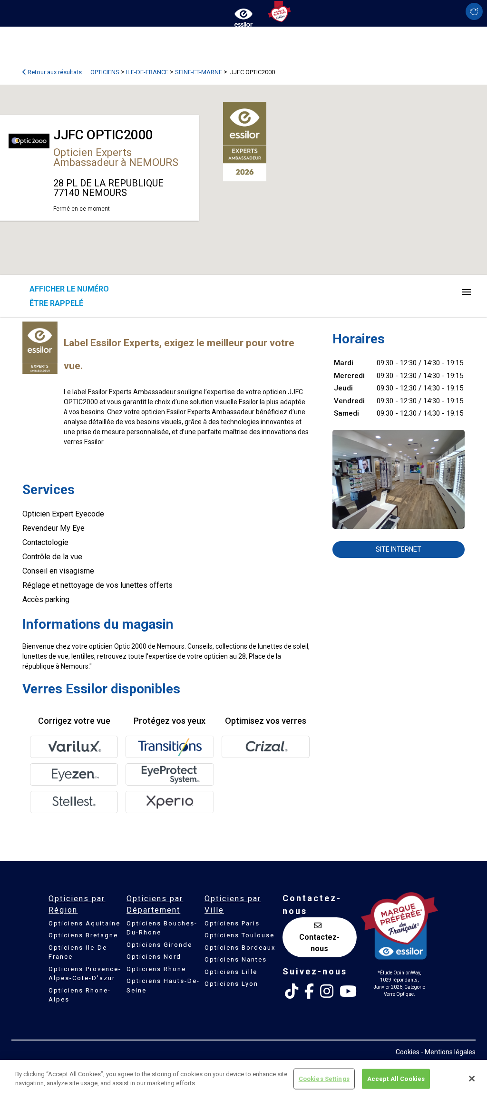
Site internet (398, 549)
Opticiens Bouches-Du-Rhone (162, 928)
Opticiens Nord (154, 956)
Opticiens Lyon (231, 983)
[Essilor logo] (243, 15)
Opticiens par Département (155, 904)
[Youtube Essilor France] (348, 991)
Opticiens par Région (77, 904)
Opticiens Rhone (156, 969)
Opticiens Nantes (236, 959)
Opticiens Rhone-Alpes (80, 995)
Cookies (407, 1052)
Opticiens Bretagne (83, 935)
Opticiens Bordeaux (240, 947)
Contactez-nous (319, 943)
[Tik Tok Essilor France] (291, 991)
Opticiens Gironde (159, 944)
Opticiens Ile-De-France (79, 952)
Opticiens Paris (232, 923)
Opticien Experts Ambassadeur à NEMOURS (115, 157)
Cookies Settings (324, 1078)
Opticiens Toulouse (239, 935)
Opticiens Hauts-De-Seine (163, 985)
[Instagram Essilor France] (327, 991)
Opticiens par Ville (233, 904)
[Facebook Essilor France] (309, 991)
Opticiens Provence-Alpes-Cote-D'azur (85, 973)
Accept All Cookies (396, 1078)
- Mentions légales (448, 1052)
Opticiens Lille (231, 971)
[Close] (471, 1078)
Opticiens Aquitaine (84, 923)
